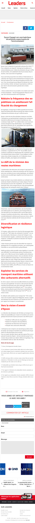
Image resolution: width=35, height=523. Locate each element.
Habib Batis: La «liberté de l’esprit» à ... (10, 483)
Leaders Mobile (4, 515)
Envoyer (29, 457)
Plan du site (22, 512)
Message (4, 439)
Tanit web (28, 520)
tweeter (31, 28)
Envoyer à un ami (13, 391)
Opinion (16, 8)
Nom (2, 426)
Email (3, 433)
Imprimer (26, 391)
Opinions (26, 502)
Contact (21, 514)
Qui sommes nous (4, 514)
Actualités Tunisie (4, 510)
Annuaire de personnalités (6, 512)
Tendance (31, 502)
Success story (20, 502)
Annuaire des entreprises (25, 510)
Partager (25, 28)
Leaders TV (14, 502)
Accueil (3, 22)
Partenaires (10, 22)
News (9, 8)
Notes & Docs (23, 8)
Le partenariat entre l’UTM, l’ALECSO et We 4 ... (25, 483)
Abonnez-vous (26, 405)
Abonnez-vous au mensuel (25, 515)
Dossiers (9, 502)
